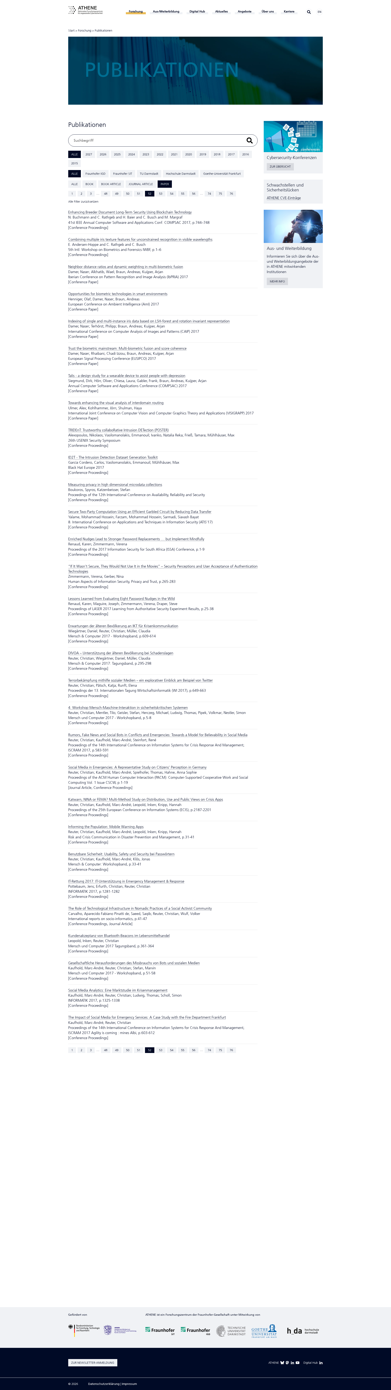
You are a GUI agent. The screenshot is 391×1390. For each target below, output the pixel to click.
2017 (231, 154)
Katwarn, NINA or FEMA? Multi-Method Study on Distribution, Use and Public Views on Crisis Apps (145, 799)
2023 (146, 154)
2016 (245, 154)
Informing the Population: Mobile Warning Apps (106, 827)
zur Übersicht (280, 166)
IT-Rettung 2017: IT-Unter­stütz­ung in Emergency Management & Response (126, 881)
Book (89, 184)
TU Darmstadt (149, 174)
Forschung (84, 30)
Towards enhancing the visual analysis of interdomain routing (116, 403)
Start (71, 30)
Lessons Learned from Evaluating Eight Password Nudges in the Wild (121, 598)
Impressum (129, 1384)
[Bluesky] (282, 1363)
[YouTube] (297, 1363)
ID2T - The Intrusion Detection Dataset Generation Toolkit (113, 457)
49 (116, 193)
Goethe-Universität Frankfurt (222, 174)
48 (105, 193)
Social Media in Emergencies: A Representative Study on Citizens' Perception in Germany (137, 767)
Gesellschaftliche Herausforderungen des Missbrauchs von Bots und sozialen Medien (134, 963)
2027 (89, 154)
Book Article (111, 184)
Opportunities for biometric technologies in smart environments (117, 294)
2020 (188, 154)
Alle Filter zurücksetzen (83, 201)
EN (319, 12)
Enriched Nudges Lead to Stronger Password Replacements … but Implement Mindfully (136, 539)
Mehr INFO (277, 281)
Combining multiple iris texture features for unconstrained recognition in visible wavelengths (140, 239)
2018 (217, 154)
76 (231, 193)
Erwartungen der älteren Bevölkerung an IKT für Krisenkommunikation (123, 626)
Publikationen (103, 30)
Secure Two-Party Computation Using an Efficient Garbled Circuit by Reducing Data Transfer (139, 511)
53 (160, 193)
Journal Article (141, 184)
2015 (74, 163)
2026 (103, 154)
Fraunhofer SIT (122, 174)
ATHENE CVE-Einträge (284, 198)
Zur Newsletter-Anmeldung (92, 1363)
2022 (160, 154)
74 (209, 193)
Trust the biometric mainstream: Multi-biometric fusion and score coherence (127, 348)
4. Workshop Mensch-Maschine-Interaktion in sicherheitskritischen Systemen (128, 707)
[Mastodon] (287, 1363)
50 (127, 193)
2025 (117, 154)
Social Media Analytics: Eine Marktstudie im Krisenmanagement (117, 990)
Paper (165, 184)
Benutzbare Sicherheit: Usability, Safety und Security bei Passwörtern (121, 854)
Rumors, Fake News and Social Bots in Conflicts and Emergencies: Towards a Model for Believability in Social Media (157, 735)
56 (193, 193)
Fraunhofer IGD (95, 174)
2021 (174, 154)
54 (171, 193)
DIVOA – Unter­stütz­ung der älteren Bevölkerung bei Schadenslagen (120, 653)
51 (138, 193)
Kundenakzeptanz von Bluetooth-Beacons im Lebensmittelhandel (119, 935)
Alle (74, 154)
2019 (203, 154)
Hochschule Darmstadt (181, 174)
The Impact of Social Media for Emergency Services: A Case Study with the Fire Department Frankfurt (147, 1017)
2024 (131, 154)
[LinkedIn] (292, 1363)
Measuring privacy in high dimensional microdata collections (115, 484)
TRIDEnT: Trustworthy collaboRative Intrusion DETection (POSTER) (118, 430)
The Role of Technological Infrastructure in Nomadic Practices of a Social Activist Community (140, 908)
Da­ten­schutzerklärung (104, 1384)
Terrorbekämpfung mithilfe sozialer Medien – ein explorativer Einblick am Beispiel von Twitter (140, 680)
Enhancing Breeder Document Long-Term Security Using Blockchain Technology (130, 212)
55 (182, 193)
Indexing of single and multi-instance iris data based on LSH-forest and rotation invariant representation (149, 321)
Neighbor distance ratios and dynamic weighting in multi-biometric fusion (125, 267)
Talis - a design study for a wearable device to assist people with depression (126, 375)
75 (220, 193)
